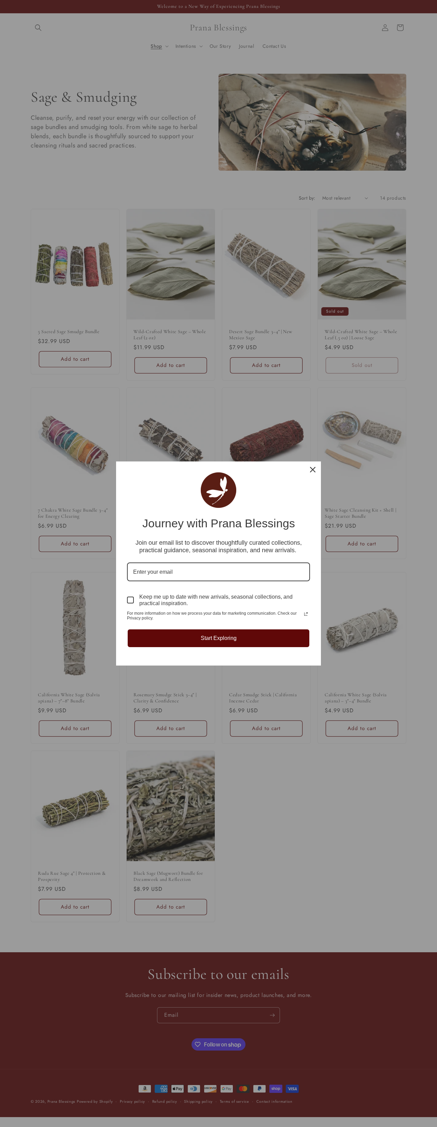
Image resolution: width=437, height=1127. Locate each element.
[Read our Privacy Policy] (306, 614)
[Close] (313, 469)
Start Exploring (219, 638)
